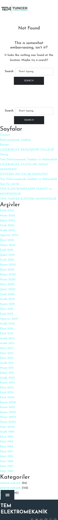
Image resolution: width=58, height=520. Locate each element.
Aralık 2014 (7, 338)
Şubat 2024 (7, 220)
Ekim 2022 (7, 240)
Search (9, 71)
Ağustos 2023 (9, 235)
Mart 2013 (7, 353)
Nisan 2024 (7, 215)
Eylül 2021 (6, 250)
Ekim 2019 (6, 309)
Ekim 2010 (7, 387)
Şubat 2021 (7, 255)
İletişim (4, 144)
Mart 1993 (6, 456)
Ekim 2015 (6, 333)
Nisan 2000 (8, 422)
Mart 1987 (6, 466)
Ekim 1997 (6, 451)
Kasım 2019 (7, 304)
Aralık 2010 (7, 378)
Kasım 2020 (8, 264)
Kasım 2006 (8, 402)
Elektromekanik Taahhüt (15, 140)
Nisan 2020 (7, 279)
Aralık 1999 (7, 432)
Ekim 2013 (6, 348)
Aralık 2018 (7, 323)
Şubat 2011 (7, 373)
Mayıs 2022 (7, 245)
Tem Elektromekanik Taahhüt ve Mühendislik (28, 159)
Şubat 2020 (7, 289)
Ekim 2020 (7, 269)
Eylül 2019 (6, 314)
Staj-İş (4, 154)
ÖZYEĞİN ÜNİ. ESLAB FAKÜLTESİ (23, 174)
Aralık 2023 (7, 230)
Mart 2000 (7, 427)
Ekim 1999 (6, 437)
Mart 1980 (7, 471)
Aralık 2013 (7, 343)
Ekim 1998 (6, 446)
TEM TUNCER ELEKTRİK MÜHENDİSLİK (28, 199)
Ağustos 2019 (9, 319)
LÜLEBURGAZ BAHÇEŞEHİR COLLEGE (27, 149)
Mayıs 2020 (8, 274)
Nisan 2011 (7, 368)
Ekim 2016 (6, 328)
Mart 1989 (6, 461)
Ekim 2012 (6, 358)
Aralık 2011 (7, 363)
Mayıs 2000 (8, 417)
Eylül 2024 (7, 210)
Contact (5, 135)
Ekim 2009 (7, 397)
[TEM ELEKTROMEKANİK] (14, 9)
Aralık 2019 (7, 299)
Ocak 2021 (7, 259)
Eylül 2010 (7, 392)
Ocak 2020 (7, 294)
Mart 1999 (6, 441)
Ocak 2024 (7, 225)
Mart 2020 (7, 284)
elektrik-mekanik (10, 483)
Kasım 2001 (7, 407)
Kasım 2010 (7, 382)
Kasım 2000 (8, 412)
